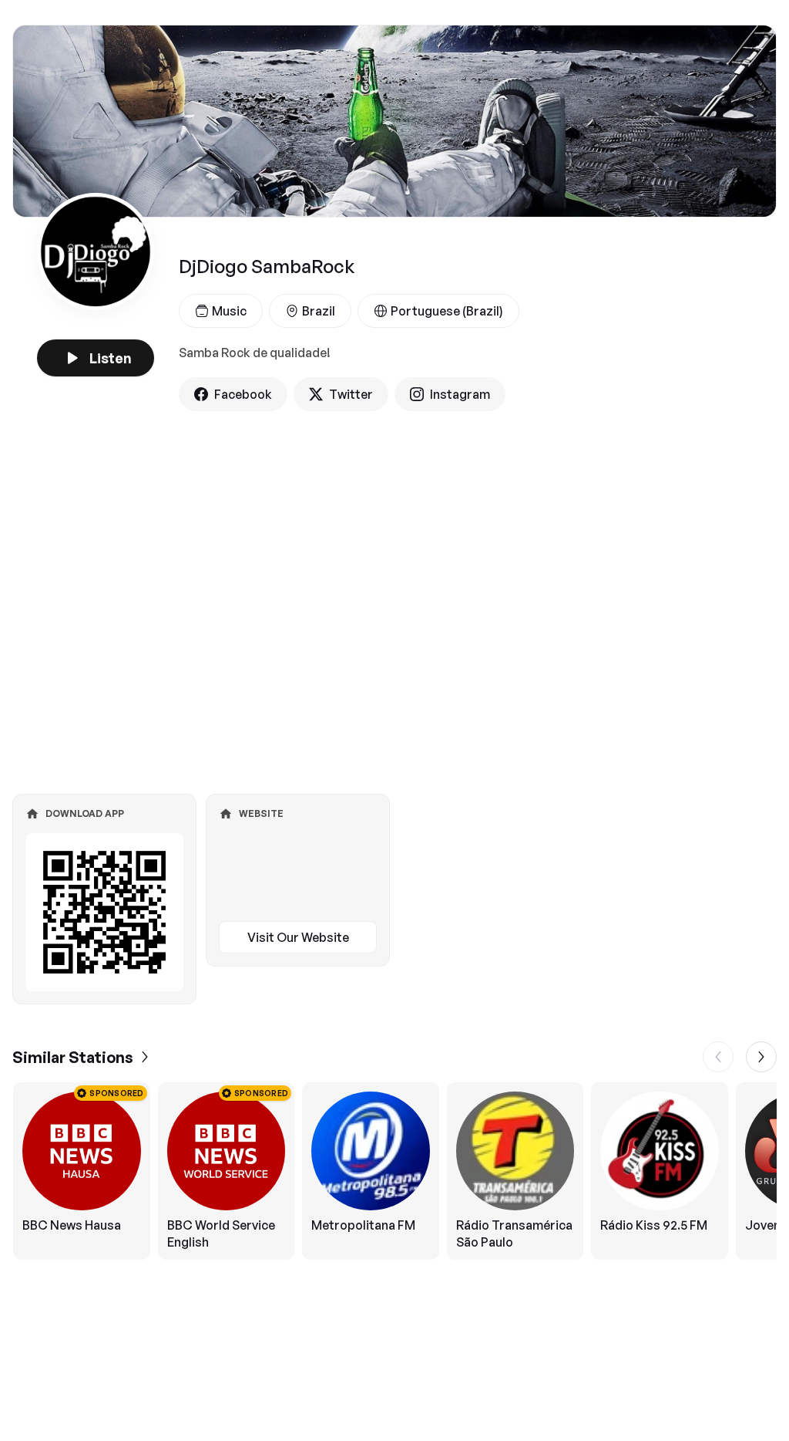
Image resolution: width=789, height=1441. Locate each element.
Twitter (351, 394)
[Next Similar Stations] (761, 1056)
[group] (394, 1171)
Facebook (243, 394)
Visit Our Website (298, 937)
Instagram (460, 394)
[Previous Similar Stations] (718, 1056)
